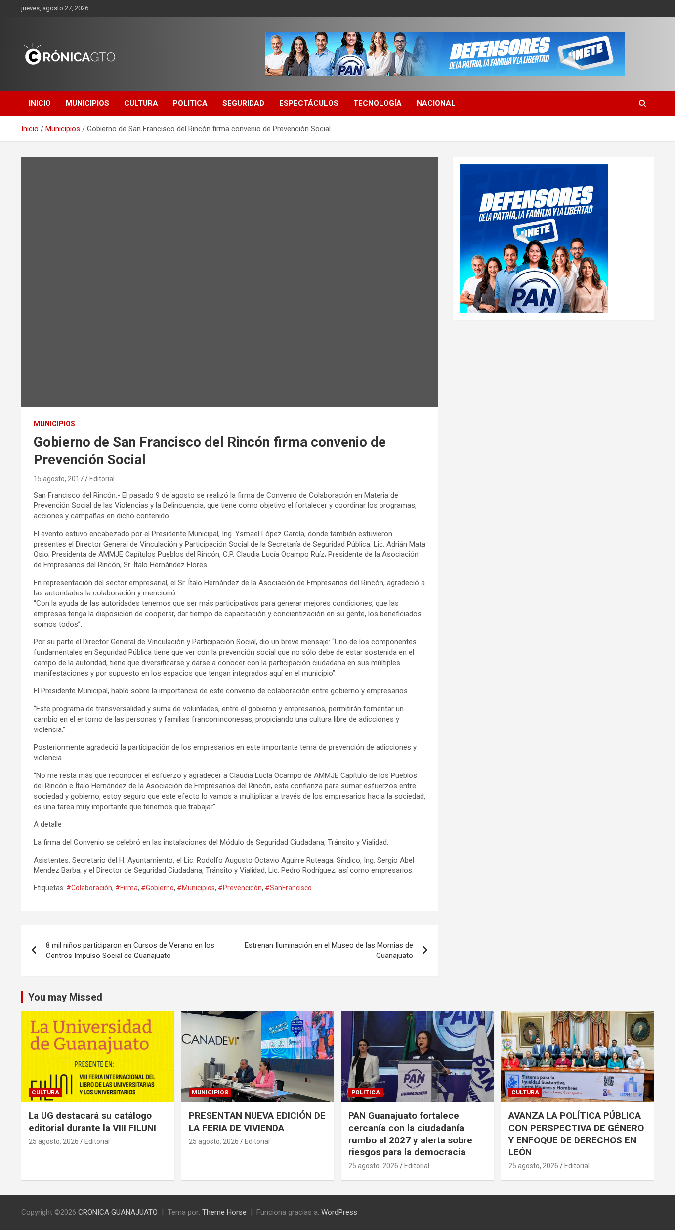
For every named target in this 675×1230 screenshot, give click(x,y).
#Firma (126, 888)
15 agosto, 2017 (59, 479)
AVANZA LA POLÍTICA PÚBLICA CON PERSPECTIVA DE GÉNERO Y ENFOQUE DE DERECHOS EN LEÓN (576, 1134)
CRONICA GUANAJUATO (118, 1212)
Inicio (40, 103)
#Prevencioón (240, 888)
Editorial (102, 479)
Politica (190, 103)
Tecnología (377, 103)
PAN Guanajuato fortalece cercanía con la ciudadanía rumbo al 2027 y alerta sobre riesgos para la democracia (410, 1134)
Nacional (436, 103)
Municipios (87, 103)
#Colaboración (89, 888)
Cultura (141, 103)
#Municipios (196, 888)
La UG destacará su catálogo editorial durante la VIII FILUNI (92, 1122)
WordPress (339, 1212)
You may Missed (65, 997)
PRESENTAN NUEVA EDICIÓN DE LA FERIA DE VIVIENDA (257, 1122)
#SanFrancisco (288, 888)
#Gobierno (157, 888)
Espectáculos (308, 103)
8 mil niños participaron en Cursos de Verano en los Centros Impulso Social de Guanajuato (130, 950)
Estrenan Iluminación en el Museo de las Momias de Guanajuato (329, 950)
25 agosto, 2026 (54, 1141)
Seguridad (243, 103)
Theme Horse (224, 1212)
